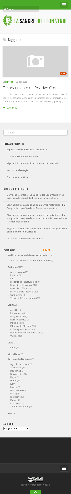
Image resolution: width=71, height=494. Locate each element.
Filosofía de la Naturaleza (23, 281)
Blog (10, 304)
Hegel (13, 377)
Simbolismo (16, 294)
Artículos (13, 267)
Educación (15, 313)
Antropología (17, 272)
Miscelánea (14, 354)
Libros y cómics (18, 319)
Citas (10, 342)
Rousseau (15, 403)
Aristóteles (16, 367)
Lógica (13, 387)
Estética (14, 275)
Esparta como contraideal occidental (27, 149)
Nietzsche (15, 396)
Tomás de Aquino (19, 406)
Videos (14, 335)
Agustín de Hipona (19, 364)
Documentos (17, 374)
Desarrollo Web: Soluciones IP (35, 484)
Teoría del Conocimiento (23, 298)
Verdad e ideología (17, 170)
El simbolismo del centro (29, 238)
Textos (11, 413)
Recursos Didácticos (19, 359)
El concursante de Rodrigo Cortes (31, 88)
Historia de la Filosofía (21, 291)
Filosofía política (18, 288)
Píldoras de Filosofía (21, 326)
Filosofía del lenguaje (21, 285)
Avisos (13, 309)
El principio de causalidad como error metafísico (33, 163)
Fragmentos (16, 316)
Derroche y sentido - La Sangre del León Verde (32, 194)
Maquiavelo (16, 390)
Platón (13, 400)
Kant (12, 383)
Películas (9, 82)
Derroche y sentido (17, 177)
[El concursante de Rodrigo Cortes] (35, 61)
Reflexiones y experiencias (24, 332)
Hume (13, 380)
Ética (12, 278)
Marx (13, 393)
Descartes (15, 370)
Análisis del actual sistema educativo (28, 255)
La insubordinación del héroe (23, 156)
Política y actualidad (20, 329)
